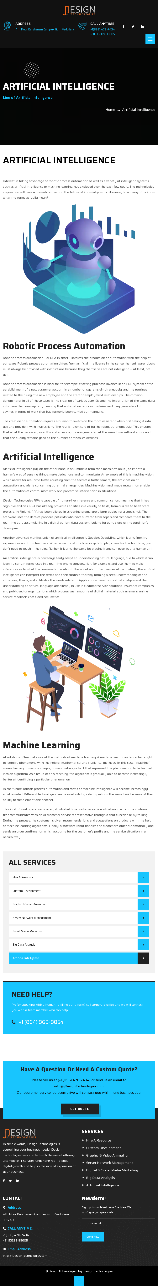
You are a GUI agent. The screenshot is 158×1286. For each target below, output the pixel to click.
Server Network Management (32, 918)
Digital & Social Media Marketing (112, 1170)
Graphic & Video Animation (29, 904)
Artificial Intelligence (26, 958)
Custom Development (27, 891)
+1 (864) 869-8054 (40, 1022)
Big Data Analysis (24, 944)
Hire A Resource (23, 877)
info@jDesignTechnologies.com (25, 1255)
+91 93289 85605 (102, 34)
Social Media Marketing (28, 931)
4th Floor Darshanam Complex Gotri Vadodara (44, 29)
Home (110, 109)
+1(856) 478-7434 (102, 29)
